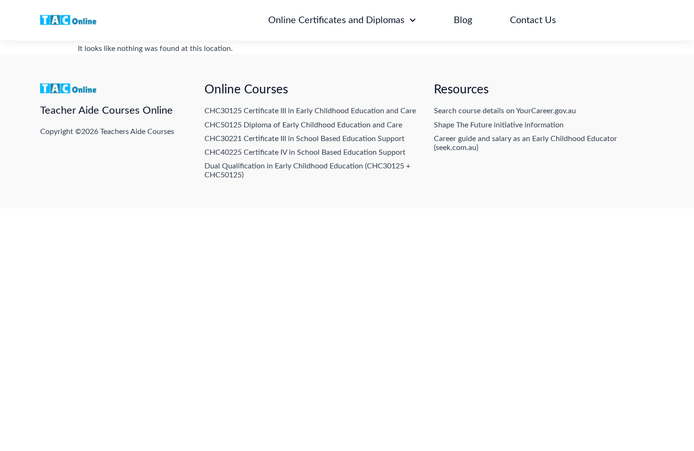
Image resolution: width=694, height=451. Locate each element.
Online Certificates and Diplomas (336, 20)
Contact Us (533, 20)
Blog (463, 20)
